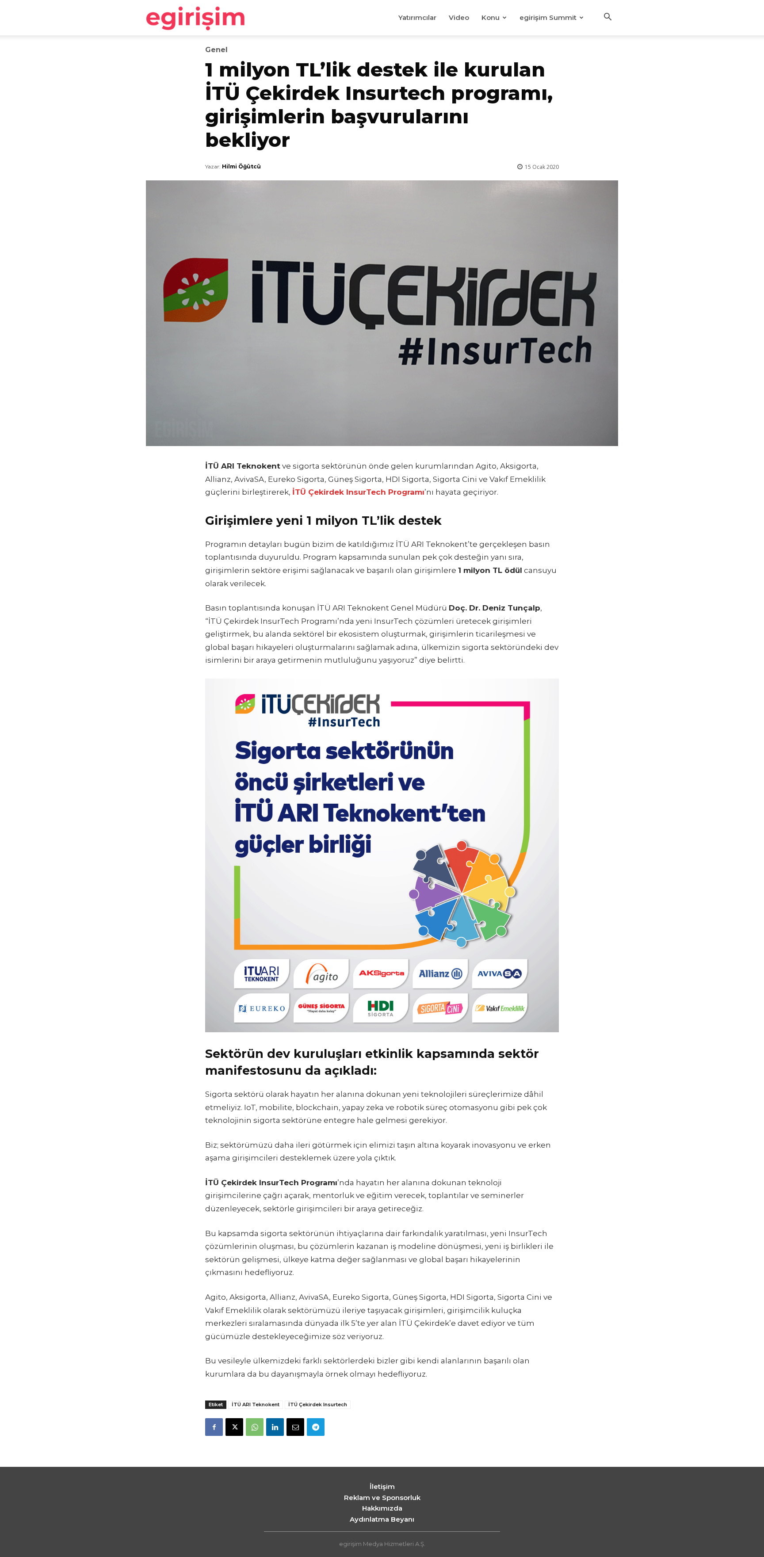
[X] (234, 1427)
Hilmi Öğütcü (241, 166)
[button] (607, 18)
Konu (490, 17)
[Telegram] (316, 1427)
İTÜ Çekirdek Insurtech (317, 1404)
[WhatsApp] (255, 1427)
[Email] (295, 1427)
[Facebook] (214, 1427)
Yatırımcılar (417, 17)
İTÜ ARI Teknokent (255, 1404)
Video (459, 17)
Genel (216, 49)
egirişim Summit (548, 17)
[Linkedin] (275, 1427)
